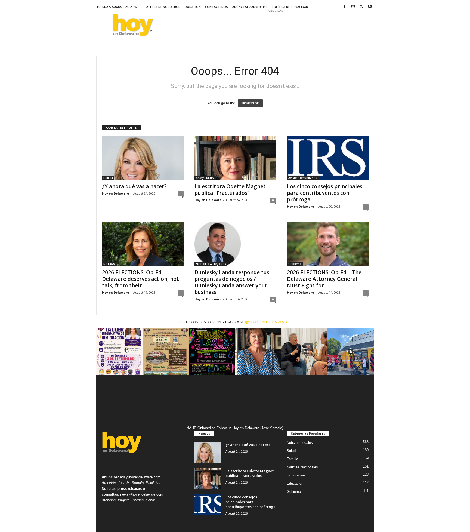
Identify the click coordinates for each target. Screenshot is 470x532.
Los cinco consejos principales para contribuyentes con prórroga (324, 193)
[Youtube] (370, 7)
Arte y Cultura (205, 178)
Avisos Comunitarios (302, 178)
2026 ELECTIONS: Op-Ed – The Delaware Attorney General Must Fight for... (324, 279)
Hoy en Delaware (115, 193)
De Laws (109, 264)
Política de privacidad (290, 7)
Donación (193, 7)
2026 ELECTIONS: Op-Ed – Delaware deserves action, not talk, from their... (140, 279)
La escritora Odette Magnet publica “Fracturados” (230, 189)
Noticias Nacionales (302, 467)
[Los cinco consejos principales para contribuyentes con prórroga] (328, 158)
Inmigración (296, 475)
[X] (361, 7)
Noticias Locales (300, 443)
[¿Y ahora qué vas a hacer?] (143, 158)
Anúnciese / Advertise (249, 7)
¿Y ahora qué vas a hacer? (134, 186)
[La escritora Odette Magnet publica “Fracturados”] (235, 158)
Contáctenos (216, 7)
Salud (291, 451)
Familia (108, 178)
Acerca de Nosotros (163, 7)
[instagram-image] (119, 351)
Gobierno (295, 264)
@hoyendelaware (267, 321)
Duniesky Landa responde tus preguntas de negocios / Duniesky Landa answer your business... (231, 282)
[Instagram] (353, 7)
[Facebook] (344, 7)
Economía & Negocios (211, 264)
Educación (295, 483)
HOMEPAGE (250, 103)
